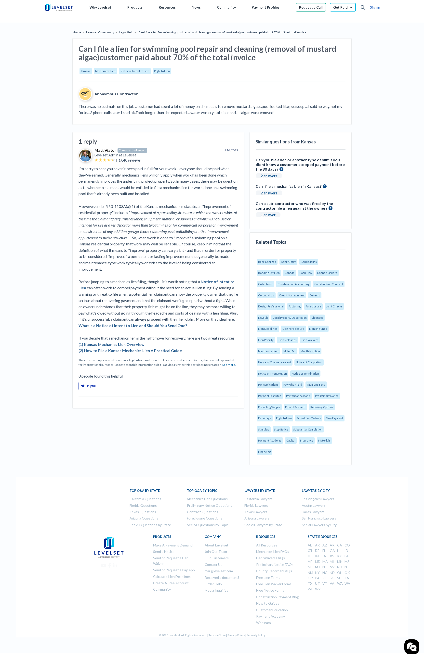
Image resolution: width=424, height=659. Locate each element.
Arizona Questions (144, 518)
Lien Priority (266, 340)
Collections (265, 284)
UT (317, 583)
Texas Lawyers (255, 512)
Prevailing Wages (269, 407)
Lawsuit (263, 317)
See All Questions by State (150, 525)
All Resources (266, 545)
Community (226, 7)
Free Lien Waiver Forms (274, 584)
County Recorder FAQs (274, 571)
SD (339, 578)
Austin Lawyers (314, 505)
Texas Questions (143, 512)
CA (339, 545)
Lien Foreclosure (293, 328)
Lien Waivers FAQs (270, 558)
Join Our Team (216, 551)
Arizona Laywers (256, 518)
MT (317, 567)
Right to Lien (162, 71)
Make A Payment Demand (173, 545)
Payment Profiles (265, 7)
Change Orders (327, 272)
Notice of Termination (305, 373)
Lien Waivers (310, 340)
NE (324, 567)
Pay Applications (268, 384)
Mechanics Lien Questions (207, 499)
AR (332, 545)
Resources (167, 7)
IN (317, 556)
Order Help (213, 584)
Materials (324, 440)
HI (339, 550)
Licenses (317, 317)
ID (346, 550)
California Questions (145, 499)
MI (332, 561)
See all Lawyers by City (319, 525)
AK (317, 545)
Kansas (85, 71)
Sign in (375, 7)
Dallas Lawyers (313, 512)
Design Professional (271, 306)
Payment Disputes (269, 395)
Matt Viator (105, 150)
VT (324, 583)
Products (135, 7)
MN (340, 561)
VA (332, 583)
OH (340, 572)
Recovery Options (321, 407)
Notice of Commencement (274, 362)
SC (332, 578)
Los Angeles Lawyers (318, 499)
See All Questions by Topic (207, 525)
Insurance (306, 440)
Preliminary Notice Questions (209, 505)
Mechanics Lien (105, 71)
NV (332, 567)
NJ (346, 567)
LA (346, 556)
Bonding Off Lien (269, 272)
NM (310, 572)
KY (339, 556)
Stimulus (263, 429)
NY (317, 572)
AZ (324, 545)
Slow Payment (334, 418)
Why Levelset (100, 7)
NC (324, 572)
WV (347, 583)
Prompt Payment (295, 407)
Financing (264, 451)
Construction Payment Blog (277, 597)
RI (324, 578)
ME (310, 561)
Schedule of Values (309, 418)
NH (339, 567)
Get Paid (340, 7)
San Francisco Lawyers (319, 518)
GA (332, 550)
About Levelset (216, 545)
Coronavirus (266, 295)
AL (310, 545)
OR (310, 578)
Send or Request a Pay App (174, 570)
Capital (290, 440)
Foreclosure (313, 306)
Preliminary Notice (327, 395)
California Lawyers (258, 499)
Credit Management (292, 295)
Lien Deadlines (268, 328)
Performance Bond (298, 395)
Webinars (263, 623)
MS (346, 561)
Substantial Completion (307, 429)
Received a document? (222, 577)
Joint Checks (334, 306)
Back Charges (267, 261)
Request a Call (311, 7)
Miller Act (289, 351)
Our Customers (217, 558)
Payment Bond (316, 384)
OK (347, 572)
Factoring (295, 306)
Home (77, 32)
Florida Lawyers (256, 505)
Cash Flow (305, 272)
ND (332, 572)
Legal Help (126, 32)
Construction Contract (328, 284)
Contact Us (213, 564)
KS (332, 556)
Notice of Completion (309, 362)
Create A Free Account (171, 583)
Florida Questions (143, 505)
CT (310, 550)
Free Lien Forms (268, 577)
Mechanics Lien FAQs (272, 551)
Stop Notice (281, 429)
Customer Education (272, 610)
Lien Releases (287, 340)
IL (309, 556)
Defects (315, 295)
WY (318, 589)
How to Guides (267, 603)
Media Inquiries (216, 590)
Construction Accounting (293, 284)
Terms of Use (217, 635)
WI (310, 589)
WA (340, 583)
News (196, 7)
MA (325, 561)
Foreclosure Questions (204, 518)
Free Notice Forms (270, 590)
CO (347, 545)
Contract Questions (202, 512)
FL (324, 550)
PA (317, 578)
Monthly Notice (310, 351)
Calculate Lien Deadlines (172, 576)
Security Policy (256, 635)
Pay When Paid (292, 384)
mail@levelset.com (219, 571)
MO (311, 567)
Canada (289, 272)
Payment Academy (269, 440)
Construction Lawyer (132, 150)
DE (317, 550)
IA (324, 556)
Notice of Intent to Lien (134, 71)
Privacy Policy (236, 635)
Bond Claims (309, 261)
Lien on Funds (318, 328)
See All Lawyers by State (263, 525)
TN (346, 578)
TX (310, 583)
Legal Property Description (290, 317)
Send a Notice (163, 551)
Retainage (264, 418)
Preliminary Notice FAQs (274, 564)
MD (317, 561)
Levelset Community (100, 32)
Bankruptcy (288, 261)
